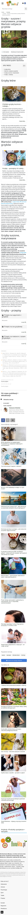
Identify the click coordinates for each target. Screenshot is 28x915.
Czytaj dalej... (22, 121)
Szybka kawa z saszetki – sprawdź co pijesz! (13, 772)
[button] (2, 3)
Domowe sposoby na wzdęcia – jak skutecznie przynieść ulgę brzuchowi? (13, 529)
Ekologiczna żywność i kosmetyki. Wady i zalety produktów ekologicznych (14, 707)
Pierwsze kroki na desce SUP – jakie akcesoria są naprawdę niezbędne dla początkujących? (13, 507)
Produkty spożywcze (16, 829)
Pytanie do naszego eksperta (14, 660)
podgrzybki (23, 252)
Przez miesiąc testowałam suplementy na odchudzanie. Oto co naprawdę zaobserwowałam (12, 601)
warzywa (9, 655)
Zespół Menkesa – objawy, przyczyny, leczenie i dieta (13, 822)
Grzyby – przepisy (8, 74)
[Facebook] (25, 3)
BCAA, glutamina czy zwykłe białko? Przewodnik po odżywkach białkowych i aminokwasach (12, 444)
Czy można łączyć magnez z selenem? (11, 466)
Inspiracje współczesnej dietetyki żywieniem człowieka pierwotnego (13, 799)
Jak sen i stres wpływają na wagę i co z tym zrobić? (12, 488)
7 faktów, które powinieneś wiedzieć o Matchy (13, 685)
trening (23, 655)
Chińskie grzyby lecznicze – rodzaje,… (12, 105)
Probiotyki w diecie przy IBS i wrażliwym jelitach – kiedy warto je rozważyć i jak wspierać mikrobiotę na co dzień (14, 553)
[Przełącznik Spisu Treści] (23, 65)
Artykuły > (5, 829)
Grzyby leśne (7, 69)
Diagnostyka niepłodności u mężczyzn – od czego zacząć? (12, 645)
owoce (3, 655)
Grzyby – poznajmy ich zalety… (13, 168)
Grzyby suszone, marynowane (11, 73)
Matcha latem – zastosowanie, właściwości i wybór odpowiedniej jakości (13, 576)
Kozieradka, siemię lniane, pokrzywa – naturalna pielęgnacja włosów (11, 729)
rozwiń (23, 322)
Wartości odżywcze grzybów (11, 71)
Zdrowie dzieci (16, 655)
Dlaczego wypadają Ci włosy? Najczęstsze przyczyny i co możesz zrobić (12, 624)
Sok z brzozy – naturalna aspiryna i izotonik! (13, 751)
